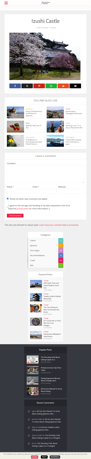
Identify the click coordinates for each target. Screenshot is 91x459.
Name (10, 187)
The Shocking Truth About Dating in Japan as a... (50, 358)
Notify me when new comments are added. (28, 199)
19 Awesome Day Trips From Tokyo (51, 369)
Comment (11, 163)
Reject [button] (44, 457)
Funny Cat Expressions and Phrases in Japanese (34, 113)
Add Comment (42, 28)
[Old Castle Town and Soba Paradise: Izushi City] (37, 284)
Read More (55, 457)
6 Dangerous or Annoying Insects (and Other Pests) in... (34, 142)
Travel (68, 109)
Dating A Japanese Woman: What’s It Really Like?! (50, 379)
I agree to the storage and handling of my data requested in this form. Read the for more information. (39, 207)
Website (62, 187)
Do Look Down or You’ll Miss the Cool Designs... (52, 323)
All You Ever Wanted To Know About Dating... (51, 390)
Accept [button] (34, 457)
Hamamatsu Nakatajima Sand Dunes (52, 335)
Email (36, 187)
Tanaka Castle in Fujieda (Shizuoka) (52, 297)
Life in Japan (30, 137)
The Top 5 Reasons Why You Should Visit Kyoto (51, 309)
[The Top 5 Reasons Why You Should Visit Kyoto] (37, 308)
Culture (68, 123)
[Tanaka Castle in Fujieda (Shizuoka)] (37, 297)
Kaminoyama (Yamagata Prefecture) (74, 112)
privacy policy (23, 208)
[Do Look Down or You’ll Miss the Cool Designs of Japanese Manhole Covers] (37, 322)
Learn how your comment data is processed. (58, 225)
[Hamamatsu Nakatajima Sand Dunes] (37, 335)
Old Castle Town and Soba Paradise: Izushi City (51, 285)
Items (28, 123)
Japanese (29, 109)
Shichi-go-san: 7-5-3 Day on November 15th (74, 126)
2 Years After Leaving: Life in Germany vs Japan (73, 142)
